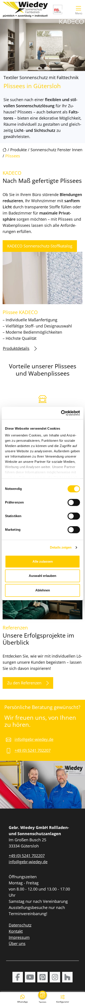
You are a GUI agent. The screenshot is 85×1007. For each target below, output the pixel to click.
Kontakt (16, 931)
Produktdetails (16, 348)
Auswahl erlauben (42, 576)
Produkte (18, 149)
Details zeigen (60, 547)
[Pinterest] (42, 977)
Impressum (19, 937)
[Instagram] (55, 977)
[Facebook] (17, 977)
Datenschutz (20, 925)
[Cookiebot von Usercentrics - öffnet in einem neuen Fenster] (61, 413)
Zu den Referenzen (24, 682)
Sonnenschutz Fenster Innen (56, 149)
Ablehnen (42, 590)
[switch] (74, 502)
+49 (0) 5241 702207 (33, 750)
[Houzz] (67, 977)
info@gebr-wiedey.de (34, 739)
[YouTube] (30, 977)
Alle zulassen (42, 561)
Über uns (17, 943)
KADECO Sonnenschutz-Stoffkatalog (39, 246)
